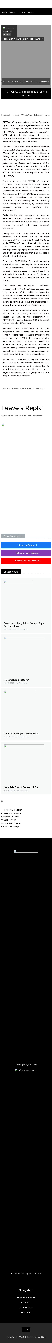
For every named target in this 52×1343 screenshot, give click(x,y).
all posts (6, 35)
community (10, 39)
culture (19, 39)
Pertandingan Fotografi (16, 680)
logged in (18, 415)
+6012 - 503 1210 (28, 1070)
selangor (37, 39)
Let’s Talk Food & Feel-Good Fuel (21, 787)
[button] (4, 12)
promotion (28, 39)
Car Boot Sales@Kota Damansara (21, 733)
